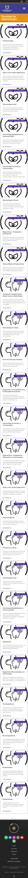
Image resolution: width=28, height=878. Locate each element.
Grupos (14, 845)
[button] (27, 1)
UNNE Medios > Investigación (14, 861)
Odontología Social (9, 104)
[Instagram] (14, 837)
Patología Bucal (8, 704)
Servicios (14, 854)
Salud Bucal (7, 642)
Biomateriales (7, 767)
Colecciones (14, 848)
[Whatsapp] (6, 837)
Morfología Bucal (9, 736)
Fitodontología (8, 41)
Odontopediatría (8, 517)
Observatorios (14, 851)
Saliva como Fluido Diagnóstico (14, 72)
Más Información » (7, 52)
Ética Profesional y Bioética (12, 359)
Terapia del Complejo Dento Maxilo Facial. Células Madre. (13, 295)
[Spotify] (14, 841)
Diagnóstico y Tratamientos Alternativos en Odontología (13, 456)
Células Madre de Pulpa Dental (13, 264)
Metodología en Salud (10, 200)
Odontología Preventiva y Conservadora (12, 167)
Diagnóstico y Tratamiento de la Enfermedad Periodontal (14, 390)
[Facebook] (10, 837)
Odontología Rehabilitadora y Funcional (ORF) (13, 135)
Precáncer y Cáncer (10, 548)
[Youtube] (22, 837)
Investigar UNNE (14, 858)
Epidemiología (8, 799)
